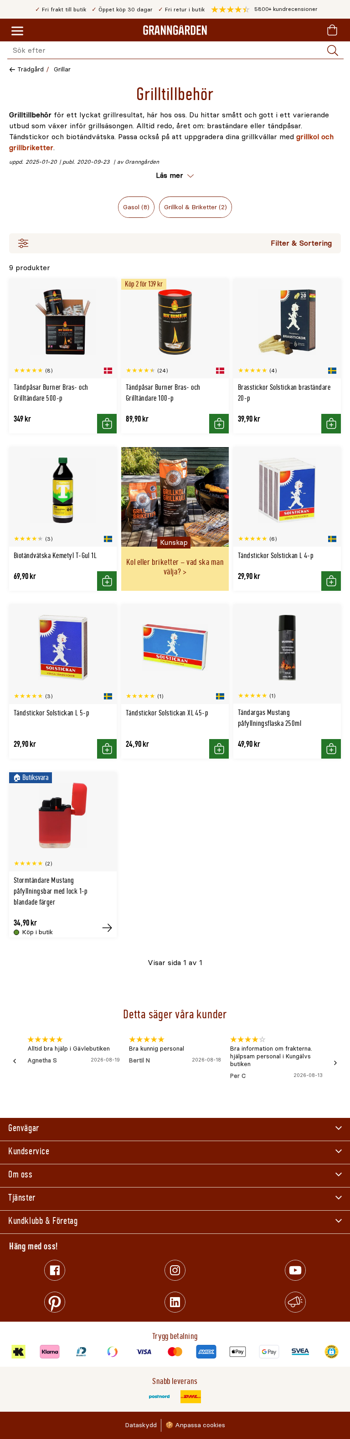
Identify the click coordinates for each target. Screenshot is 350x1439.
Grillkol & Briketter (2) (195, 207)
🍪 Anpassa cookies (195, 1425)
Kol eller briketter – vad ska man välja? (175, 567)
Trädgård (30, 69)
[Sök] (333, 50)
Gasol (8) (136, 207)
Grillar (62, 69)
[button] (264, 9)
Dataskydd (141, 1425)
